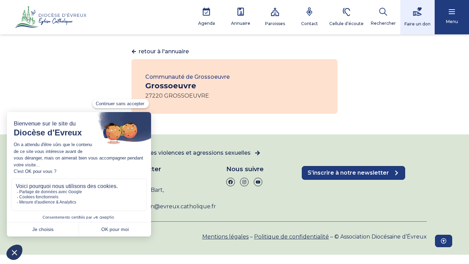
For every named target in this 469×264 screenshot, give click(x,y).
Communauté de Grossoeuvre (187, 77)
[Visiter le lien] (50, 17)
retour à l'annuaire (164, 51)
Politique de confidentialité (291, 236)
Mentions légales (225, 236)
